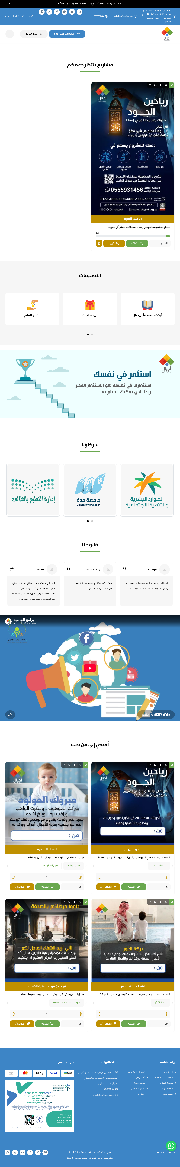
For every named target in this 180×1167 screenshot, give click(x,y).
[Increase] (166, 877)
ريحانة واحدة (159, 866)
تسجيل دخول (26, 16)
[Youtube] (72, 12)
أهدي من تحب (138, 1078)
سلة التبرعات (166, 1089)
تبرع (112, 243)
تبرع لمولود (73, 866)
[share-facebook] (160, 85)
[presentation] (172, 866)
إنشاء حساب (11, 16)
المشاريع (168, 1072)
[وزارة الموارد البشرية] (147, 490)
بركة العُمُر (160, 1003)
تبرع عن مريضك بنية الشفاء (47, 986)
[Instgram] (42, 12)
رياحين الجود (133, 219)
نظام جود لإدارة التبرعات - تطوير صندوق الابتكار (90, 1158)
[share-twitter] (166, 85)
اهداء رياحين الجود (133, 849)
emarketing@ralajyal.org (122, 16)
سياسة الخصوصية (163, 1078)
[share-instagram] (155, 85)
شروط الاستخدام (137, 1072)
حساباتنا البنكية (138, 1089)
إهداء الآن (106, 887)
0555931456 (109, 1089)
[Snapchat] (80, 12)
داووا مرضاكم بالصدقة (66, 1003)
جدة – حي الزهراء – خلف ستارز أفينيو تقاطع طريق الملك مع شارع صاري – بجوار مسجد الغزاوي (98, 1078)
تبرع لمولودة (50, 866)
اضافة (134, 243)
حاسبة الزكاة (166, 1083)
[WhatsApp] (64, 12)
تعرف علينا (167, 1094)
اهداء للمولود (46, 849)
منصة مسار (140, 1083)
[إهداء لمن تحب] (99, 243)
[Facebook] (57, 12)
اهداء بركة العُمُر (133, 986)
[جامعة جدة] (90, 490)
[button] (92, 334)
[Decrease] (99, 877)
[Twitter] (49, 12)
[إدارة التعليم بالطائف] (33, 490)
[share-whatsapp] (150, 85)
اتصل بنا (141, 1094)
